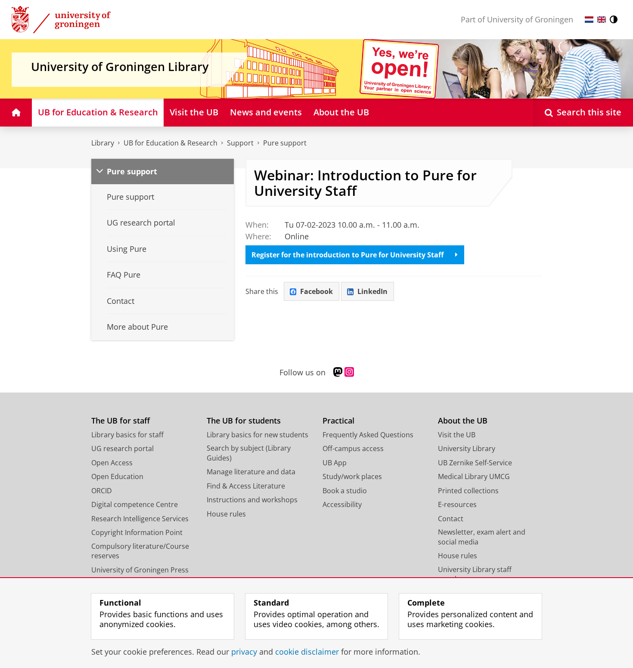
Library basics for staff (127, 434)
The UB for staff (120, 421)
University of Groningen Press (140, 570)
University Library (466, 448)
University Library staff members (475, 574)
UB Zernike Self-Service (475, 462)
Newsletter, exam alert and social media (481, 537)
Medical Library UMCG (474, 476)
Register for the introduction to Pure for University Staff (347, 255)
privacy (244, 652)
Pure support (285, 143)
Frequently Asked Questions (368, 434)
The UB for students (244, 421)
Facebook (316, 291)
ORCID (101, 490)
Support (240, 143)
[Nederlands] (589, 19)
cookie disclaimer (307, 652)
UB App (335, 462)
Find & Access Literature (246, 486)
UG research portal (122, 448)
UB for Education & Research (170, 143)
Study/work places (352, 476)
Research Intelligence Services (140, 518)
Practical (338, 421)
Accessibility (342, 504)
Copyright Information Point (137, 532)
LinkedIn (372, 291)
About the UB (462, 421)
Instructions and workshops (252, 499)
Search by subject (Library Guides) (249, 453)
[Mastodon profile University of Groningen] (337, 372)
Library (102, 143)
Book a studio (345, 490)
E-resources (457, 504)
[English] (601, 19)
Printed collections (468, 490)
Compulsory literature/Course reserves (140, 551)
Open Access (112, 462)
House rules (226, 514)
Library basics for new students (257, 434)
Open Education (117, 476)
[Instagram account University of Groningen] (349, 372)
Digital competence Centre (134, 504)
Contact (450, 518)
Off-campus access (353, 448)
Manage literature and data (251, 471)
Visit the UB (456, 434)
